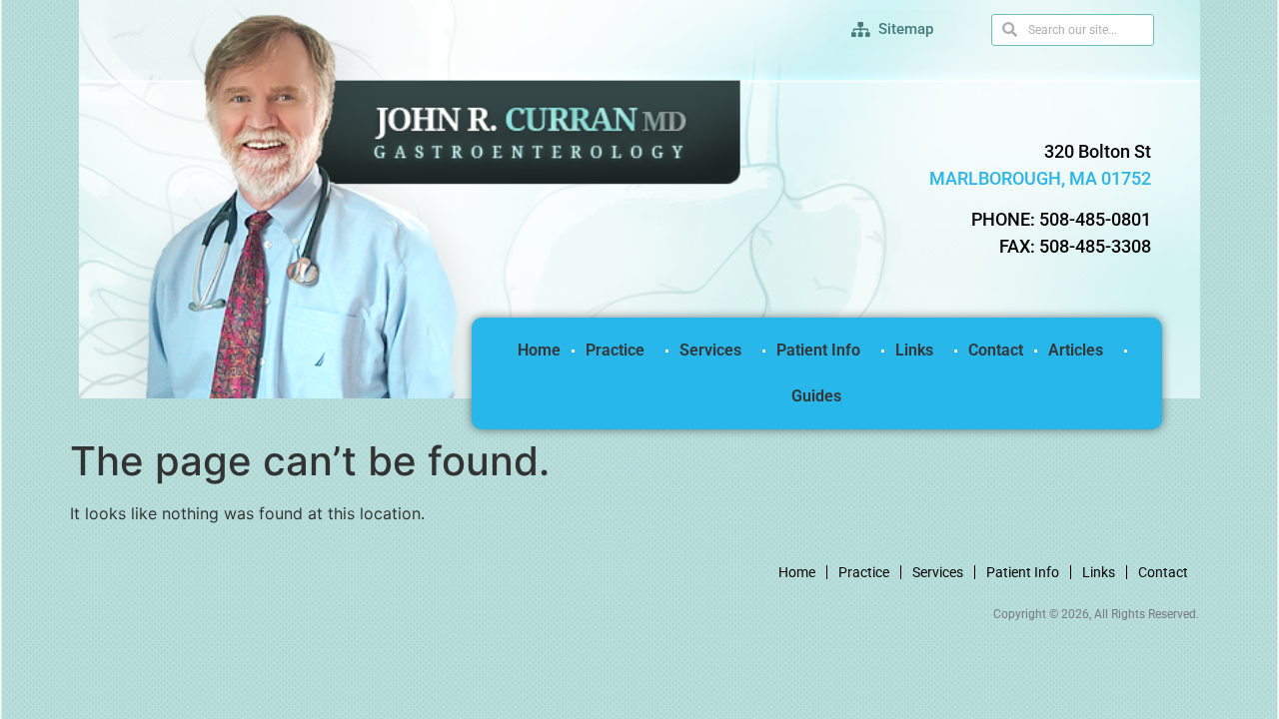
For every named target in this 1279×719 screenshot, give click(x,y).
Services (710, 350)
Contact (995, 350)
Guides (816, 395)
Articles (1075, 350)
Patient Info (818, 350)
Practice (615, 350)
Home (539, 350)
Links (914, 350)
